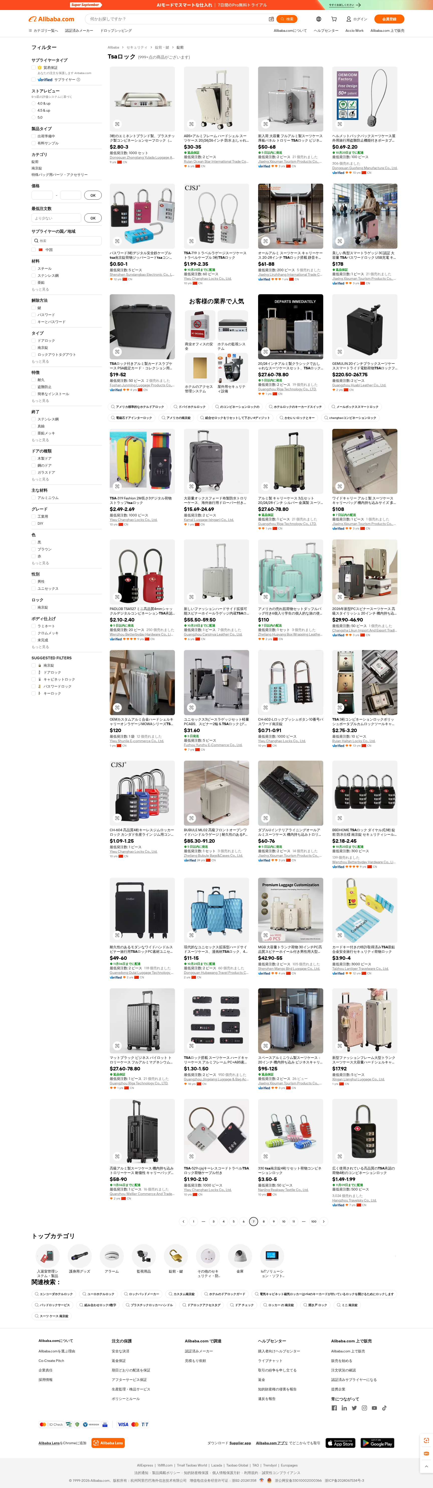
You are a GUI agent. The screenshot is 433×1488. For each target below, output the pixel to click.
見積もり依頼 (195, 1361)
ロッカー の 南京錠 (281, 1305)
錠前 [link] (180, 47)
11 (293, 1221)
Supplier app (240, 1443)
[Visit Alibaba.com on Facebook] (334, 1408)
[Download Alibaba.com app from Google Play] (377, 1443)
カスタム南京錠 (184, 1294)
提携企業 (338, 1389)
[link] (426, 1440)
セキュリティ (137, 47)
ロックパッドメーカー (144, 1294)
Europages (289, 1465)
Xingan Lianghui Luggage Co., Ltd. (358, 1079)
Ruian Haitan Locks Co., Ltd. (353, 741)
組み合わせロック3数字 (100, 1305)
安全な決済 (120, 1351)
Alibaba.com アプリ (272, 1443)
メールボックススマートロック (358, 407)
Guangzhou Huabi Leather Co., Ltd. (359, 385)
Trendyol (270, 1465)
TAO (255, 1465)
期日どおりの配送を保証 (131, 1370)
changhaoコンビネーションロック (352, 418)
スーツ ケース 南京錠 (54, 1316)
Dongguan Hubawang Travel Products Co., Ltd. (216, 973)
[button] (271, 19)
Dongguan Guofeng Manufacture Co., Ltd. (364, 168)
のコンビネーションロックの (239, 407)
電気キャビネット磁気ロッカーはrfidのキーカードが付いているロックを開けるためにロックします (327, 1294)
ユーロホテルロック (101, 1294)
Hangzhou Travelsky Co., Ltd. (354, 1200)
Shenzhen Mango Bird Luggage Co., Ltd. (289, 969)
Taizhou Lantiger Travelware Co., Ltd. (360, 969)
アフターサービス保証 (129, 1380)
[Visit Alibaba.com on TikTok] (384, 1408)
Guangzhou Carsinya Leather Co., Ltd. (213, 634)
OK (92, 195)
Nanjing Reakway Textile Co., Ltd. (283, 1190)
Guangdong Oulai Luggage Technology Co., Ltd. (142, 973)
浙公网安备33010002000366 (298, 1480)
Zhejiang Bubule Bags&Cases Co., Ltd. (213, 855)
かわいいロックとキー (300, 418)
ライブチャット (270, 1361)
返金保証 (119, 1361)
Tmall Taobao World (192, 1465)
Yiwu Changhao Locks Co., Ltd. (208, 278)
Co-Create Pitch (51, 1361)
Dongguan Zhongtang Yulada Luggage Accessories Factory (142, 157)
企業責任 (46, 1370)
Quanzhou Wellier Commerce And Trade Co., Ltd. (142, 1194)
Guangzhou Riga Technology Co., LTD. (287, 389)
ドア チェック (244, 1305)
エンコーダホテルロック (56, 1294)
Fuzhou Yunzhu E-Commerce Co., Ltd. (213, 745)
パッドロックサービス (55, 1305)
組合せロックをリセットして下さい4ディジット (237, 418)
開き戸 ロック (317, 1305)
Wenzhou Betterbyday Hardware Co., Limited (142, 634)
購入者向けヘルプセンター (279, 1351)
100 (313, 1221)
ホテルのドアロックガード (227, 1294)
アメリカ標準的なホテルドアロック (140, 407)
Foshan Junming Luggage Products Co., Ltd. (142, 385)
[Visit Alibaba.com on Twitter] (354, 1408)
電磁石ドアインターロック (134, 418)
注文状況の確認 (343, 1370)
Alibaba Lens (49, 1443)
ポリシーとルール (126, 1399)
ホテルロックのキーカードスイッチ (298, 407)
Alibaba (113, 47)
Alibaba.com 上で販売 (348, 1351)
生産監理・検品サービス (131, 1389)
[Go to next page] (323, 1221)
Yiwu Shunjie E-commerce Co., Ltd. (137, 741)
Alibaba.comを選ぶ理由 (57, 1351)
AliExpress (145, 1465)
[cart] (335, 20)
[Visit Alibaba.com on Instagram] (364, 1408)
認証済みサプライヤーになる (354, 1380)
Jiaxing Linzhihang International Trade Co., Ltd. (290, 274)
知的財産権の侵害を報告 (277, 1389)
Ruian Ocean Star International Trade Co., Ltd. (216, 161)
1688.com (165, 1465)
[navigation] (67, 635)
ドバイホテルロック (192, 407)
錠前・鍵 (162, 47)
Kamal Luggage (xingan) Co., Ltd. (209, 520)
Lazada (216, 1465)
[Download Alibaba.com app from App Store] (341, 1443)
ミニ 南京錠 (350, 1305)
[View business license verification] (261, 1480)
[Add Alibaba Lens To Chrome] (108, 1443)
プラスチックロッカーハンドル (152, 1305)
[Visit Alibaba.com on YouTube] (374, 1408)
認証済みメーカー (199, 1351)
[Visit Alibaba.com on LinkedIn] (344, 1408)
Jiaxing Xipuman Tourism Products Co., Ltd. (290, 161)
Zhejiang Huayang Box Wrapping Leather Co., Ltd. (290, 634)
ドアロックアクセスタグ (204, 1305)
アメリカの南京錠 (179, 418)
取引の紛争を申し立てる (277, 1370)
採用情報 (46, 1380)
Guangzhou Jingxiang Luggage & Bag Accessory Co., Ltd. (216, 1079)
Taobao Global (237, 1465)
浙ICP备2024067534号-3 (344, 1480)
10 (283, 1221)
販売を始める (341, 1361)
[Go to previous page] (183, 1221)
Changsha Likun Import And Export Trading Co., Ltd (364, 630)
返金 (261, 1380)
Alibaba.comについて (56, 1341)
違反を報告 (267, 1399)
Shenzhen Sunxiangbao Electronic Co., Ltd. (142, 274)
